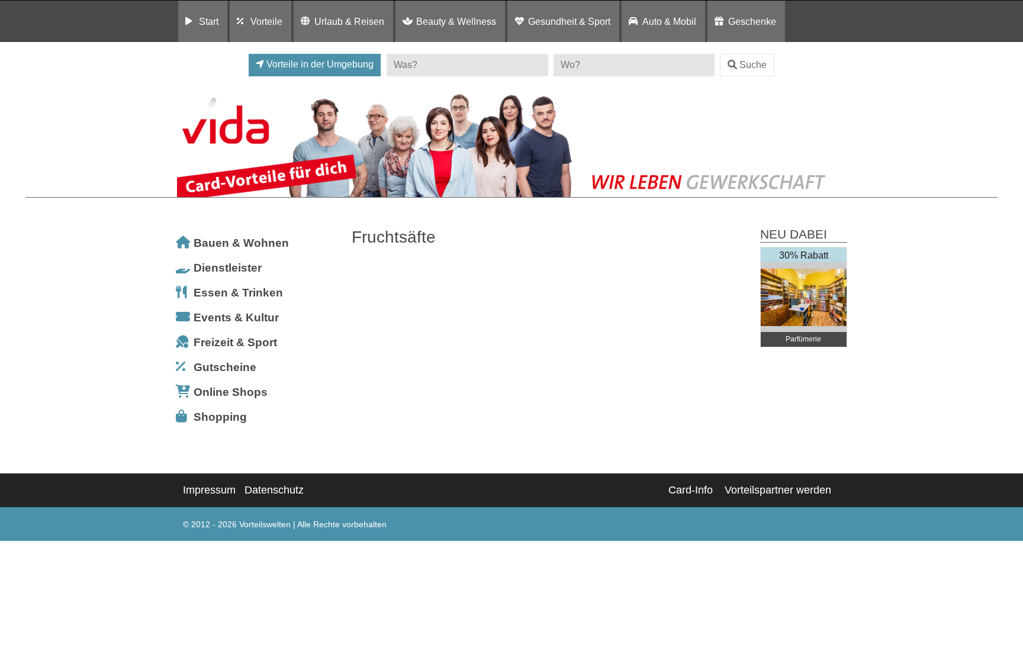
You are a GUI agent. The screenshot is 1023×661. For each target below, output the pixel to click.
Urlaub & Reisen (349, 21)
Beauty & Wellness (456, 21)
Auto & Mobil (669, 21)
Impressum (209, 490)
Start (208, 21)
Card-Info (690, 490)
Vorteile (266, 21)
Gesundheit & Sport (569, 21)
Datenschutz (274, 490)
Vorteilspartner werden (778, 490)
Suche (753, 65)
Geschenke (752, 21)
